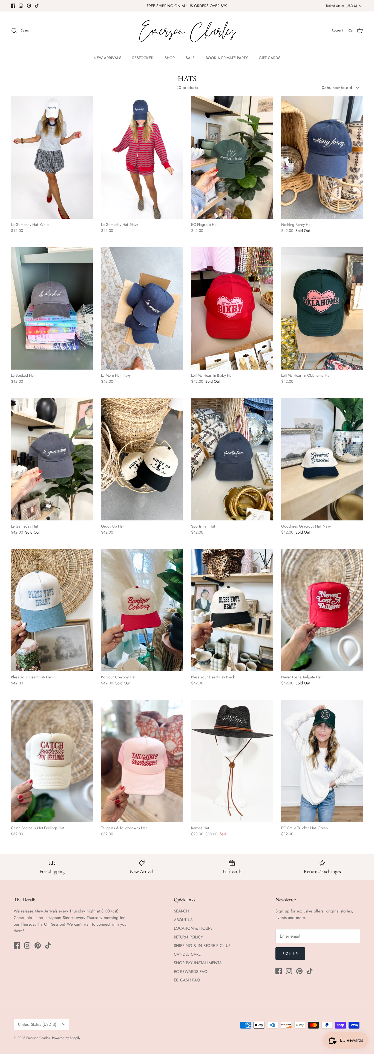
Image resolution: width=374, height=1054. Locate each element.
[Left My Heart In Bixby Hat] (232, 308)
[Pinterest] (29, 6)
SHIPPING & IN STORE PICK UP (202, 946)
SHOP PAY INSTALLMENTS (197, 963)
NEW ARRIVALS (107, 58)
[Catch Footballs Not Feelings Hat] (52, 761)
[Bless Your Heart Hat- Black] (232, 610)
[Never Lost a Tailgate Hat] (322, 610)
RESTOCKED (143, 58)
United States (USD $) (341, 5)
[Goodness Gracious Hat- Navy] (322, 459)
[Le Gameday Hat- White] (52, 157)
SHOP (170, 58)
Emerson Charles (38, 1037)
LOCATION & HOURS (193, 928)
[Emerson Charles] (187, 30)
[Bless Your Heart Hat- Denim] (52, 610)
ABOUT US (183, 920)
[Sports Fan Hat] (232, 459)
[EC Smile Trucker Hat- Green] (322, 761)
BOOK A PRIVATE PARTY (227, 58)
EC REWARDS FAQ (191, 972)
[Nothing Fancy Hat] (322, 157)
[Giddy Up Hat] (142, 459)
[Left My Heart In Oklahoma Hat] (322, 308)
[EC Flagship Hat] (232, 157)
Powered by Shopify (66, 1037)
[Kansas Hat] (232, 761)
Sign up (290, 953)
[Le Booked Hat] (52, 308)
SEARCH (181, 911)
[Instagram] (21, 6)
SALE (190, 58)
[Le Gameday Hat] (52, 459)
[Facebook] (13, 6)
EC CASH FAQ (187, 980)
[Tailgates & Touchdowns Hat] (142, 761)
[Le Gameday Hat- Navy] (142, 157)
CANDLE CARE (187, 954)
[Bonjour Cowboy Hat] (142, 610)
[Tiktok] (37, 6)
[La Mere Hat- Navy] (142, 308)
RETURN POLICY (188, 937)
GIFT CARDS (269, 58)
